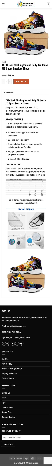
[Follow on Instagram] (8, 344)
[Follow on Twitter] (13, 344)
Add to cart (21, 81)
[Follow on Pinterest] (21, 344)
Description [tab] (8, 92)
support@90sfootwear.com (16, 326)
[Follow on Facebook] (4, 344)
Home (4, 61)
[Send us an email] (17, 344)
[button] (3, 4)
